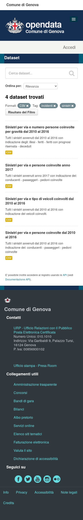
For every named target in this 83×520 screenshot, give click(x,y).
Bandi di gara (24, 400)
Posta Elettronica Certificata (35, 332)
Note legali (69, 492)
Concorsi (20, 392)
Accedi (69, 47)
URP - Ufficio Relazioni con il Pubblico (43, 327)
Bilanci (19, 409)
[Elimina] (27, 105)
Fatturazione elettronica (31, 442)
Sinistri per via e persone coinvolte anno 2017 (37, 167)
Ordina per (13, 86)
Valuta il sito (23, 450)
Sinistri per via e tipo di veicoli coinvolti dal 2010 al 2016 (39, 201)
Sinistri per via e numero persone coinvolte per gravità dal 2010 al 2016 (39, 129)
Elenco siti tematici (28, 433)
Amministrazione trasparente (35, 384)
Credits (8, 502)
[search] (71, 73)
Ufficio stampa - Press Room (35, 365)
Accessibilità (44, 492)
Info (6, 492)
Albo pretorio (23, 417)
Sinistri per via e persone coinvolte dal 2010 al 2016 (40, 234)
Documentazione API (17, 279)
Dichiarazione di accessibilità (36, 458)
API (65, 275)
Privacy (21, 492)
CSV (8, 152)
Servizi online (24, 425)
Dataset (12, 57)
